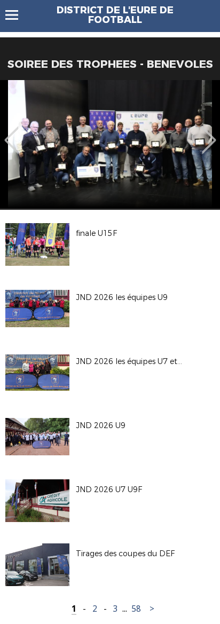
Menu (16, 15)
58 (136, 609)
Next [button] (209, 132)
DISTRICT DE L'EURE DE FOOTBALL (115, 15)
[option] (110, 144)
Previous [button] (11, 132)
